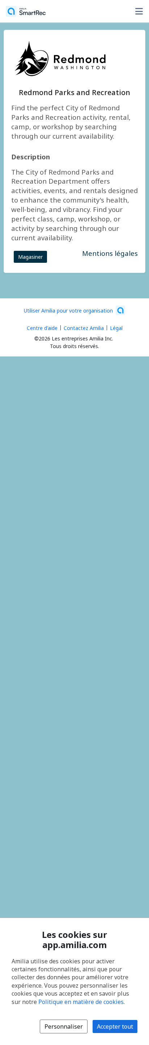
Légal (116, 327)
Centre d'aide (42, 327)
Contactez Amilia (84, 327)
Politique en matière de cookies (81, 1002)
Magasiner (30, 256)
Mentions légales (110, 253)
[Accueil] (26, 11)
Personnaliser (63, 1026)
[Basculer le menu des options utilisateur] (139, 11)
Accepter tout (115, 1026)
